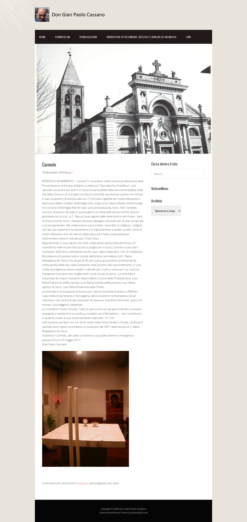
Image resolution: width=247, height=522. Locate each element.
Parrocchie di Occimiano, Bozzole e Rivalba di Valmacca (141, 37)
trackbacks (82, 483)
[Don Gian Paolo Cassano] (71, 18)
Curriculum (62, 37)
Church (103, 512)
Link (188, 37)
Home (42, 37)
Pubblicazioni (88, 37)
